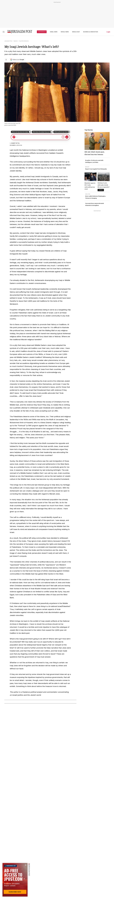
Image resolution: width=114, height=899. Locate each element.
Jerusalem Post (8, 41)
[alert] (15, 879)
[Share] (6, 59)
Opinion (16, 41)
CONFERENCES (42, 31)
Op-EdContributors (24, 41)
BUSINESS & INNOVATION (90, 31)
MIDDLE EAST (76, 31)
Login (108, 32)
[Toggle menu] (3, 32)
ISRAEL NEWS (53, 31)
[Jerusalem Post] (18, 32)
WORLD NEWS (65, 31)
